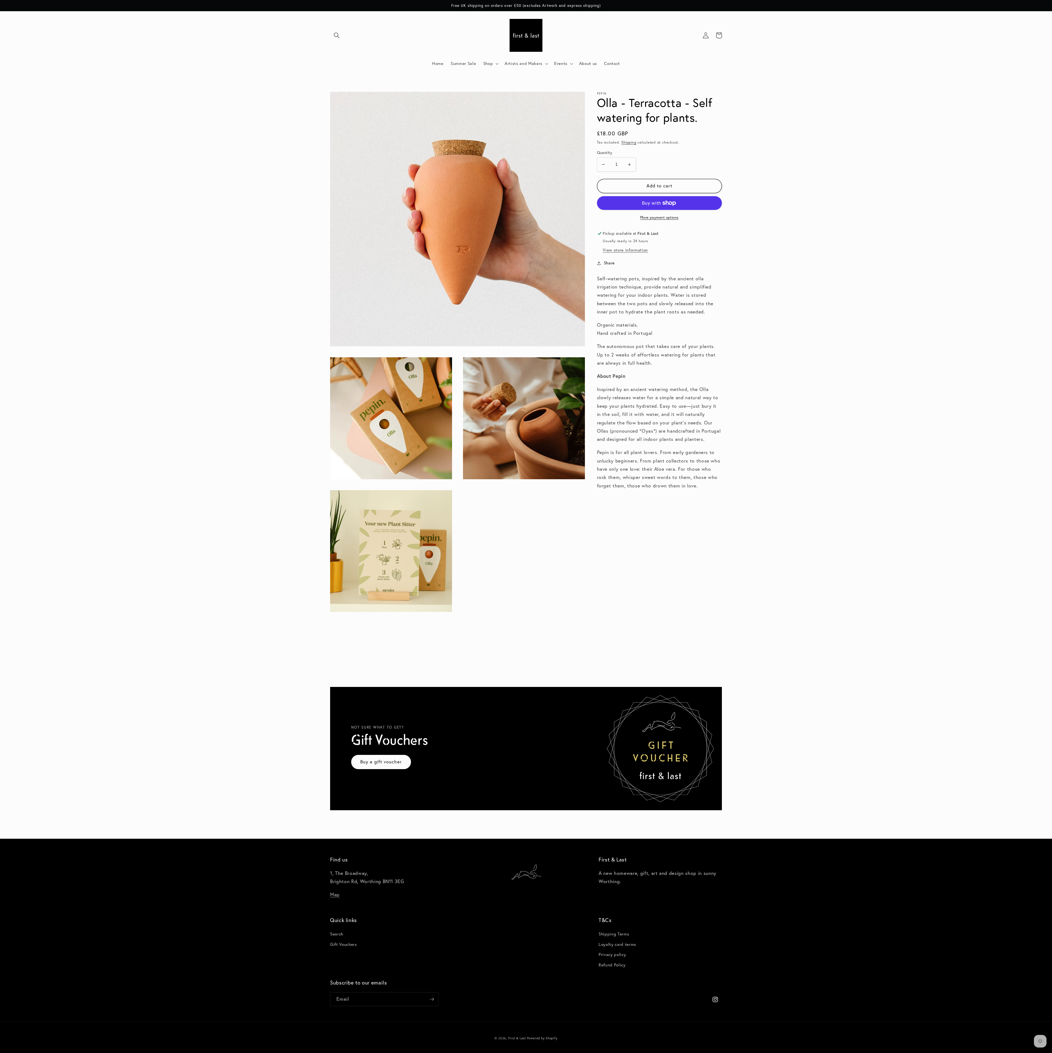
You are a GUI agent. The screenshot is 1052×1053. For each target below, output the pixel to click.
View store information (625, 250)
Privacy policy (612, 954)
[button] (336, 35)
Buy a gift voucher (381, 761)
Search (336, 934)
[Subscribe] (431, 999)
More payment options (659, 217)
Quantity (604, 152)
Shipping (628, 142)
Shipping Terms (614, 934)
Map (335, 894)
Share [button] (609, 263)
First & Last (517, 1038)
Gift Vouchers (343, 944)
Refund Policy (612, 965)
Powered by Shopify (542, 1038)
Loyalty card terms (617, 944)
